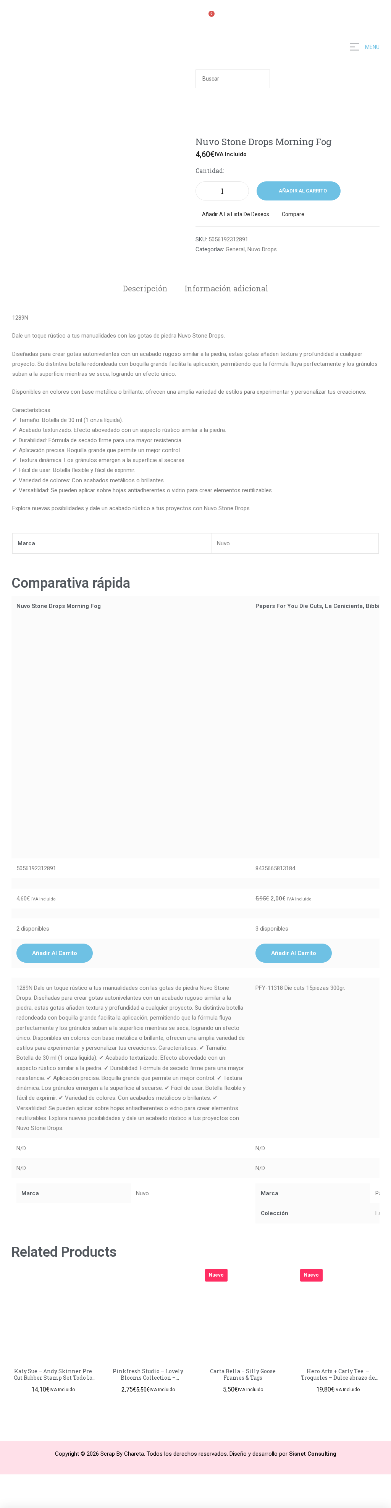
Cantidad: (210, 170)
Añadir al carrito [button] (54, 953)
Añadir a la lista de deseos (235, 214)
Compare (293, 214)
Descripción (145, 288)
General (235, 249)
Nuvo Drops (262, 249)
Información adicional (226, 288)
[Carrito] (208, 18)
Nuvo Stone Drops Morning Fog (58, 606)
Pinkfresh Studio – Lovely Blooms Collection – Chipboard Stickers (148, 1377)
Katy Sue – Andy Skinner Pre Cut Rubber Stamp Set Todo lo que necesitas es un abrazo (53, 1377)
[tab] (145, 288)
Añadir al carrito (303, 191)
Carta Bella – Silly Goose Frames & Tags (243, 1374)
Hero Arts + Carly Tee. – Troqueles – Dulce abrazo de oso (338, 1377)
